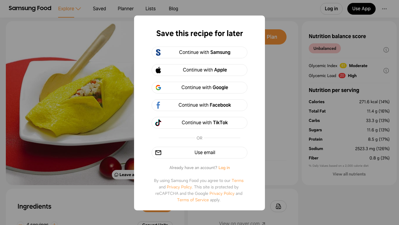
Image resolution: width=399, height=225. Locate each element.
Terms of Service (193, 199)
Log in (224, 167)
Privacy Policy (179, 187)
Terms (238, 180)
